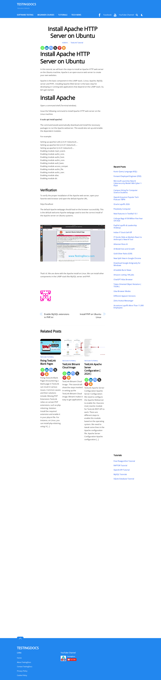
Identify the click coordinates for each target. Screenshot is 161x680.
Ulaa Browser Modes (122, 291)
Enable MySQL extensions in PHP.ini (56, 316)
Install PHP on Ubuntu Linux (90, 316)
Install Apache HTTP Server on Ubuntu (72, 32)
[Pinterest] (59, 48)
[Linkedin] (47, 48)
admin (65, 43)
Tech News (76, 15)
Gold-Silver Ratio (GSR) (123, 253)
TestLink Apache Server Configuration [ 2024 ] (93, 369)
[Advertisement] (26, 58)
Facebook (107, 14)
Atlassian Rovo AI (121, 244)
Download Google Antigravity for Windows (127, 264)
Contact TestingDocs (24, 666)
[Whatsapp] (42, 48)
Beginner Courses (45, 15)
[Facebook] (51, 48)
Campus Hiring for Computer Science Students (126, 191)
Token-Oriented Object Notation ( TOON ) (127, 285)
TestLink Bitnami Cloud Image (71, 366)
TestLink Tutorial (77, 42)
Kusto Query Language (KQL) (125, 171)
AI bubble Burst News (122, 270)
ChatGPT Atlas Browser (123, 279)
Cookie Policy (22, 675)
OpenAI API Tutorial (122, 470)
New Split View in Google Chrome (127, 258)
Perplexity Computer (122, 209)
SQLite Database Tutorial (124, 479)
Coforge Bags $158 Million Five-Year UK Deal (128, 219)
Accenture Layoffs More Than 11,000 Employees (129, 306)
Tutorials (62, 15)
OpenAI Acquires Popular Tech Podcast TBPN (126, 198)
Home (19, 658)
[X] (55, 48)
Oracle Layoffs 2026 (122, 204)
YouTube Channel (126, 14)
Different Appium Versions (125, 296)
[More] (64, 48)
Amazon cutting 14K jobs (124, 275)
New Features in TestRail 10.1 (126, 214)
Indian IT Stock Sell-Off (123, 232)
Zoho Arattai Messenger (123, 301)
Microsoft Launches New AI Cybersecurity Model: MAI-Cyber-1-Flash (128, 183)
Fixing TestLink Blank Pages (48, 362)
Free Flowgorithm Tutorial (124, 461)
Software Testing (25, 15)
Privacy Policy (22, 671)
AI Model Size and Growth (124, 249)
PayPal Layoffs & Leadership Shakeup (125, 226)
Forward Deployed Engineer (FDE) (127, 176)
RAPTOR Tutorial (120, 465)
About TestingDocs (24, 662)
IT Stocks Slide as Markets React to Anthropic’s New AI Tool (128, 238)
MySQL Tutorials (120, 474)
